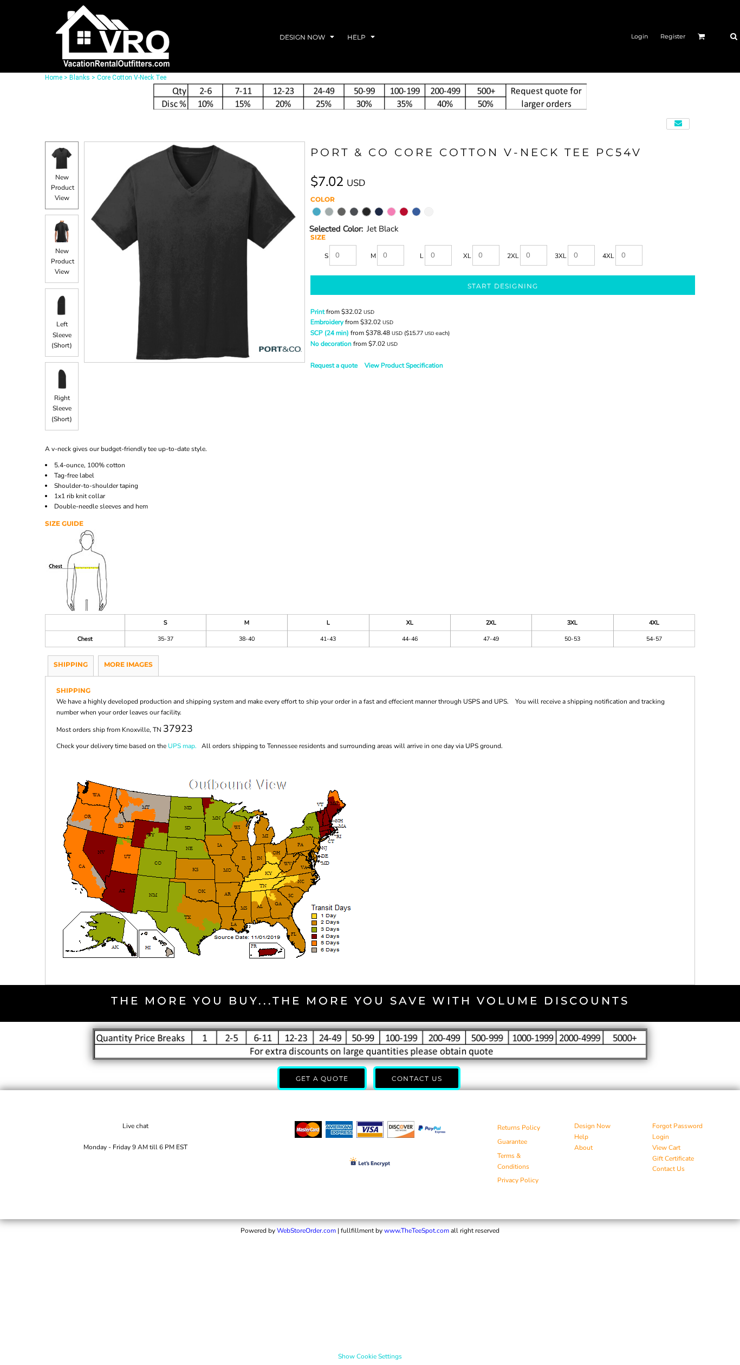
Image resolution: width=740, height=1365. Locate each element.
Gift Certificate (673, 1158)
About (583, 1147)
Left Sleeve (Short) (61, 334)
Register (672, 36)
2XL (513, 256)
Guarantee (512, 1141)
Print (317, 311)
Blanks (79, 77)
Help (581, 1136)
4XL (608, 256)
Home (53, 77)
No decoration (331, 343)
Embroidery (326, 322)
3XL (561, 256)
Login (639, 36)
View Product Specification (404, 365)
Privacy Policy (517, 1180)
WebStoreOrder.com (306, 1230)
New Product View (62, 187)
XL (467, 256)
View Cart (666, 1147)
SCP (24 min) (329, 333)
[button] (308, 36)
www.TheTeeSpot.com (416, 1230)
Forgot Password (677, 1126)
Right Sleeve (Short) (61, 408)
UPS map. (182, 746)
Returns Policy (518, 1127)
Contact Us (668, 1168)
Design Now (592, 1126)
